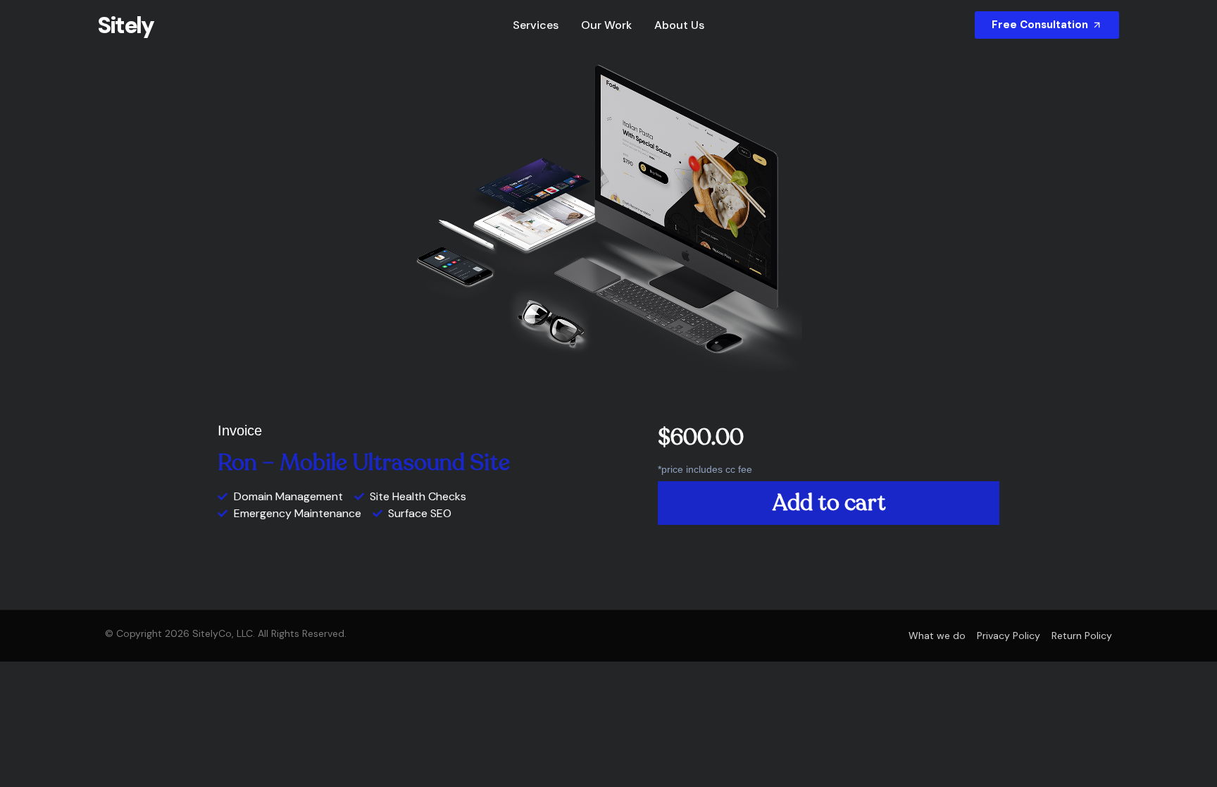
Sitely (125, 25)
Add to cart (829, 503)
